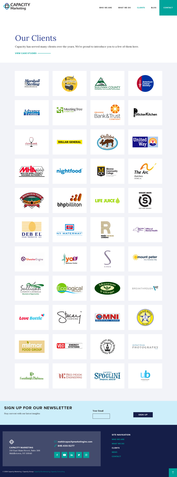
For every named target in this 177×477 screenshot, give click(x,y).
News (114, 452)
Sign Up (143, 414)
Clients (141, 8)
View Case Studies (26, 53)
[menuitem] (105, 8)
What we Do (118, 444)
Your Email (98, 410)
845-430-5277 (66, 446)
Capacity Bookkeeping (42, 471)
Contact (168, 8)
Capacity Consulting (58, 471)
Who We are (105, 8)
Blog (153, 8)
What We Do (124, 8)
